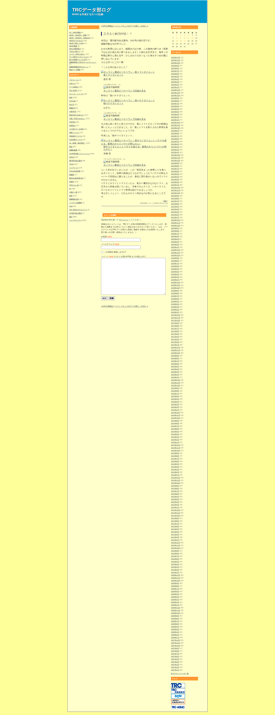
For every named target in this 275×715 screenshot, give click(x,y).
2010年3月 (175, 567)
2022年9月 (175, 163)
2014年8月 (175, 423)
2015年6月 (175, 396)
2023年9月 (175, 131)
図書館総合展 (74, 199)
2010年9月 (175, 551)
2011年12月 (175, 510)
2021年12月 (175, 187)
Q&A (71, 206)
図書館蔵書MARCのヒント (78, 67)
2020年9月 (175, 228)
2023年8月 (175, 133)
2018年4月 (175, 304)
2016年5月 (175, 366)
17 (185, 41)
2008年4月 (175, 629)
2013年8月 (175, 456)
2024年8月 (175, 101)
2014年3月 (175, 437)
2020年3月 (175, 242)
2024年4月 (175, 112)
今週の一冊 (73, 192)
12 (192, 38)
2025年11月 (175, 60)
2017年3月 (175, 339)
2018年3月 (175, 307)
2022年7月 (175, 168)
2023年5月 (175, 141)
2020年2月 (175, 244)
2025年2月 (175, 84)
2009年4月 (175, 597)
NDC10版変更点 (75, 49)
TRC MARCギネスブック (78, 210)
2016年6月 (175, 364)
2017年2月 (175, 342)
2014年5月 (175, 431)
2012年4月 (175, 499)
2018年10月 (175, 288)
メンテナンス (74, 168)
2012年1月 (175, 507)
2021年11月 (175, 190)
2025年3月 (175, 82)
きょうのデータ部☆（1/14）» (135, 26)
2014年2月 (175, 439)
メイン (118, 26)
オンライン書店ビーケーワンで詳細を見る (124, 91)
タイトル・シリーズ (76, 94)
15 (177, 41)
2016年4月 (175, 369)
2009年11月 (175, 578)
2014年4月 (175, 434)
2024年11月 (175, 93)
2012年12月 (175, 477)
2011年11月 (175, 513)
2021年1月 (175, 217)
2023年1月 (175, 152)
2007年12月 (175, 640)
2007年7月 (175, 654)
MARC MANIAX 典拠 (77, 35)
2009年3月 (175, 599)
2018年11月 (175, 285)
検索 (70, 196)
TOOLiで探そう (74, 51)
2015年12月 (175, 380)
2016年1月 (175, 377)
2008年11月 (175, 610)
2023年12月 (175, 122)
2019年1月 (175, 280)
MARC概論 (73, 46)
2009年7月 (175, 589)
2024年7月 (175, 103)
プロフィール (74, 80)
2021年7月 (175, 201)
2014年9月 (175, 421)
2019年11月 (175, 252)
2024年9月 (175, 98)
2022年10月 (175, 160)
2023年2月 (175, 149)
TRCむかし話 (74, 185)
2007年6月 (175, 656)
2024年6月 (175, 106)
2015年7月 (175, 393)
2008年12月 (175, 608)
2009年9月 (175, 583)
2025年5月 (175, 76)
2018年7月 (175, 296)
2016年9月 (175, 355)
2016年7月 (175, 361)
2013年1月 (175, 475)
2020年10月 (175, 225)
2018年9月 (175, 290)
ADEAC (72, 157)
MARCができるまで (76, 40)
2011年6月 (175, 526)
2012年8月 (175, 488)
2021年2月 (175, 215)
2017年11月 (175, 318)
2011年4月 (175, 532)
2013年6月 (175, 461)
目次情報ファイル (75, 139)
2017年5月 (175, 334)
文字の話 (72, 101)
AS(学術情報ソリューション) (79, 153)
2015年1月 (175, 410)
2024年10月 (175, 95)
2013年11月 (175, 448)
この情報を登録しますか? (115, 252)
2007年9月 (175, 648)
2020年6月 (175, 236)
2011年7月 (175, 523)
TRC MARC (73, 90)
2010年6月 (175, 559)
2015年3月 (175, 404)
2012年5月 (175, 496)
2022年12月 (175, 155)
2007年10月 (175, 645)
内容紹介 (72, 125)
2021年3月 (175, 212)
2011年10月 (175, 515)
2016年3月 (175, 372)
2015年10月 (175, 385)
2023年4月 (175, 144)
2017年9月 (175, 323)
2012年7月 (175, 491)
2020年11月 (175, 223)
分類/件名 (72, 111)
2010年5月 (175, 561)
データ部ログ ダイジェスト (79, 57)
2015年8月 (175, 391)
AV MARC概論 (75, 32)
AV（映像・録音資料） (77, 143)
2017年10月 (175, 320)
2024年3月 (175, 114)
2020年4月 (175, 239)
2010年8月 (175, 553)
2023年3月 (175, 147)
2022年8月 (175, 166)
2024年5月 (175, 109)
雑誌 (70, 146)
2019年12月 (175, 250)
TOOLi (71, 164)
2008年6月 (175, 624)
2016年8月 (175, 358)
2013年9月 (175, 453)
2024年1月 (175, 120)
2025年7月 (175, 71)
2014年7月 (175, 426)
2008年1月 (175, 637)
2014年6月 (175, 429)
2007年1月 (175, 670)
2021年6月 (175, 204)
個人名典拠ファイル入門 (78, 59)
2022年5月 (175, 174)
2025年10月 (175, 63)
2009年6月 (175, 591)
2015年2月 (175, 407)
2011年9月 (175, 518)
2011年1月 (175, 540)
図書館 (71, 175)
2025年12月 (175, 57)
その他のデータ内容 (76, 129)
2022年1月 (175, 185)
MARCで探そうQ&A (76, 43)
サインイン (124, 220)
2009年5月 (175, 594)
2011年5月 (175, 529)
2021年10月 (175, 193)
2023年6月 (175, 139)
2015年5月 (175, 399)
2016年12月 (175, 347)
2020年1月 (175, 247)
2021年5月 (175, 206)
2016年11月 (175, 350)
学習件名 (72, 122)
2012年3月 (175, 502)
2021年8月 (175, 198)
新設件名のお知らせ (76, 115)
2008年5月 (175, 626)
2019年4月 (175, 271)
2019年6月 (175, 266)
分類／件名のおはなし (77, 118)
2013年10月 (175, 450)
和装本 (71, 182)
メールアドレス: (110, 244)
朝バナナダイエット (113, 103)
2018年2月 (175, 309)
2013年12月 (175, 445)
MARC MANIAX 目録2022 (79, 38)
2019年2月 (175, 277)
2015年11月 (175, 383)
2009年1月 (175, 605)
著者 (70, 97)
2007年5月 (175, 659)
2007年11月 (175, 643)
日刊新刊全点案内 (75, 213)
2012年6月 (175, 494)
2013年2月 (175, 472)
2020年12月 (175, 220)
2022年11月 (175, 158)
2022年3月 (175, 179)
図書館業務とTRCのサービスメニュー (82, 62)
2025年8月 (175, 68)
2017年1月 (175, 345)
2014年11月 (175, 415)
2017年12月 (175, 315)
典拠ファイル (74, 132)
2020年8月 (175, 231)
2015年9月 (175, 388)
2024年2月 (175, 117)
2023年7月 (175, 136)
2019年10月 (175, 255)
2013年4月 (175, 467)
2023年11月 (175, 125)
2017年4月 (175, 336)
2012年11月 (175, 480)
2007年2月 (175, 667)
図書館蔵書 (73, 150)
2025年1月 (175, 87)
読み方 (71, 104)
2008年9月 (175, 616)
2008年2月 (175, 635)
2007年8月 (175, 651)
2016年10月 (175, 353)
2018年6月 (175, 299)
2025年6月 (175, 74)
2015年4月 (175, 402)
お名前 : (107, 236)
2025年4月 (175, 79)
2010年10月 (175, 548)
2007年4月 (175, 662)
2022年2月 (175, 182)
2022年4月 (175, 177)
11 (188, 38)
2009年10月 (175, 580)
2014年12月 (175, 412)
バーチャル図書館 (75, 203)
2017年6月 (175, 331)
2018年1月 (175, 312)
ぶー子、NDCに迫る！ (77, 54)
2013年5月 (175, 464)
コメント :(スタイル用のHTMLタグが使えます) (123, 256)
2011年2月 (175, 537)
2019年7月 (175, 263)
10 (185, 38)
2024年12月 (175, 90)
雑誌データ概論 (74, 69)
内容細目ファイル (75, 136)
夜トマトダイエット (113, 75)
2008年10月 (175, 613)
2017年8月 (175, 326)
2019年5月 (175, 269)
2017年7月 (175, 328)
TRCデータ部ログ (91, 9)
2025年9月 (175, 65)
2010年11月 (175, 545)
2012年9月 (175, 486)
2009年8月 (175, 586)
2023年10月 (175, 128)
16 (181, 41)
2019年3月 (175, 274)
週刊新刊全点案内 (75, 160)
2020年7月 (175, 234)
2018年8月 (175, 293)
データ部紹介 (74, 87)
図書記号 (72, 108)
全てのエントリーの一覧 (180, 673)
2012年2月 (175, 505)
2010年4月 (175, 564)
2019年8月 (175, 261)
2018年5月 (175, 301)
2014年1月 (175, 442)
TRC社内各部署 (74, 171)
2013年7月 (175, 458)
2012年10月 (175, 483)
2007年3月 (175, 664)
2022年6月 (175, 171)
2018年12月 (175, 282)
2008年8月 (175, 618)
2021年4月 (175, 209)
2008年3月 (175, 632)
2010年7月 (175, 556)
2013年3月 (175, 469)
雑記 (70, 217)
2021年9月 (175, 196)
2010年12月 (175, 542)
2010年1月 (175, 572)
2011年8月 (175, 521)
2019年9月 (175, 258)
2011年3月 (175, 534)
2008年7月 (175, 621)
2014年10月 (175, 418)
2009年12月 (175, 575)
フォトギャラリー (75, 220)
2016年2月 (175, 374)
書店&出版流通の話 (76, 178)
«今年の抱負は (107, 26)
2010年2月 (175, 570)
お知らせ (72, 83)
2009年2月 (175, 602)
